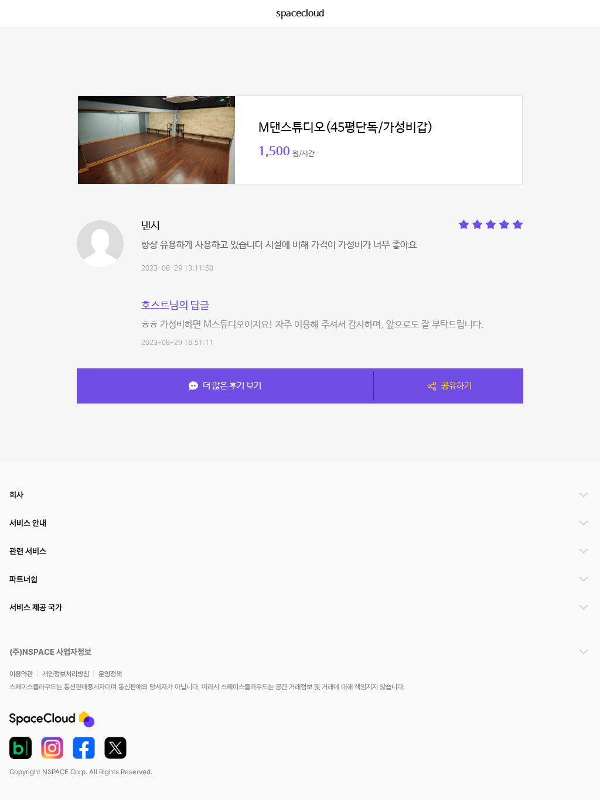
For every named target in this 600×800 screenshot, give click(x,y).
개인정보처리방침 (65, 674)
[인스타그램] (52, 748)
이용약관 (21, 674)
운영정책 (110, 674)
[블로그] (20, 748)
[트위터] (115, 748)
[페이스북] (84, 748)
